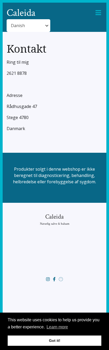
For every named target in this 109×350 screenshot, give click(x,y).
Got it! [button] (54, 340)
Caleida (21, 13)
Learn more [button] (57, 327)
